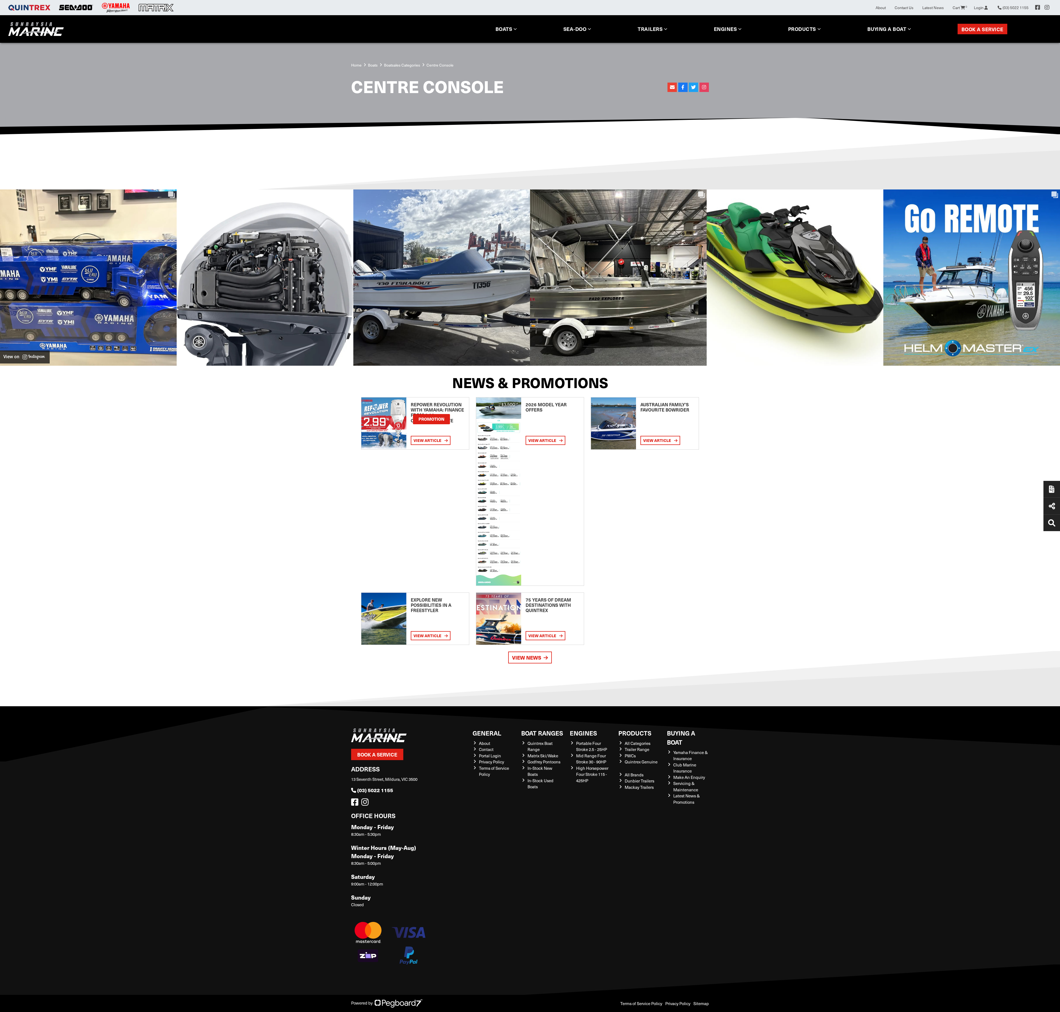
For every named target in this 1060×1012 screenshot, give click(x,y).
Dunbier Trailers (639, 781)
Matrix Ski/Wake (543, 756)
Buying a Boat (681, 737)
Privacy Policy (491, 762)
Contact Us (904, 7)
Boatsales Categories (402, 65)
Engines (583, 733)
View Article (428, 440)
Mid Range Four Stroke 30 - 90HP (591, 759)
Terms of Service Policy (641, 1003)
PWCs (630, 756)
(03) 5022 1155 (375, 790)
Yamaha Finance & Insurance (690, 755)
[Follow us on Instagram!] (366, 803)
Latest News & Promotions (686, 799)
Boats (503, 28)
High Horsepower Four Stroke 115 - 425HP (592, 774)
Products (802, 28)
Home (356, 65)
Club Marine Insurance (684, 768)
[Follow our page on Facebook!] (1037, 7)
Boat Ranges (542, 733)
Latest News (933, 7)
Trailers (650, 28)
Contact (486, 749)
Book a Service (982, 29)
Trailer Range (637, 749)
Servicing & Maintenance (685, 786)
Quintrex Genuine (641, 762)
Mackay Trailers (639, 787)
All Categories (637, 743)
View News (526, 657)
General (487, 733)
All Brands (634, 775)
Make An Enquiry (689, 777)
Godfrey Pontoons (544, 762)
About (881, 7)
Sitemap (701, 1003)
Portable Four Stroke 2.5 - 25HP (591, 746)
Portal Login (490, 756)
